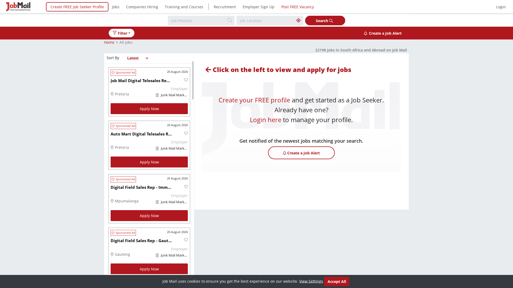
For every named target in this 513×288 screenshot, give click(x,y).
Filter (122, 33)
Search (322, 20)
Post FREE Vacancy (297, 6)
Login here (265, 119)
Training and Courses (184, 6)
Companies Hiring (142, 6)
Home (109, 42)
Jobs (115, 6)
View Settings (311, 280)
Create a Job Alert (385, 33)
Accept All (337, 281)
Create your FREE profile (254, 99)
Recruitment (225, 6)
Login (501, 6)
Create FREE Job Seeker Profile (77, 6)
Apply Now (149, 108)
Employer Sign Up (258, 6)
